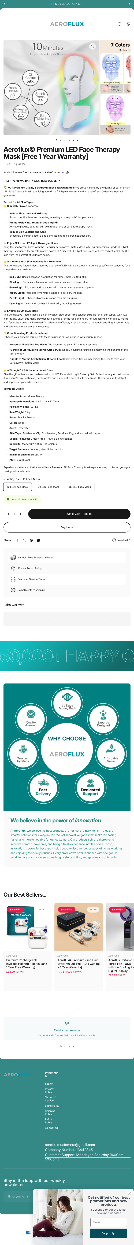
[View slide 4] (73, 1046)
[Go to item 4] (69, 140)
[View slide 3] (69, 1046)
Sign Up (108, 1233)
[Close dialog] (129, 1193)
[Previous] (5, 4)
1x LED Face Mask (17, 486)
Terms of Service (50, 1099)
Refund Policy (49, 1121)
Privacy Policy (49, 1090)
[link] (69, 1150)
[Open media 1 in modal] (92, 46)
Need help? (124, 540)
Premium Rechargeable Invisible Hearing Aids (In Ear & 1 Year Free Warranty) (26, 963)
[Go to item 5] (73, 140)
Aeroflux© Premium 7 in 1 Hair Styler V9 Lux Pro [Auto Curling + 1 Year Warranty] (78, 963)
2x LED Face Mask (48, 486)
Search (49, 1083)
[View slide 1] (61, 1046)
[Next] (129, 4)
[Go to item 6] (77, 140)
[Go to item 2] (61, 140)
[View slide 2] (65, 1046)
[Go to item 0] (56, 140)
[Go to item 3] (65, 140)
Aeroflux (11, 956)
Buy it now (67, 527)
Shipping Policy (50, 1112)
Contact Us (51, 1127)
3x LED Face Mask (80, 486)
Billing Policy (52, 1105)
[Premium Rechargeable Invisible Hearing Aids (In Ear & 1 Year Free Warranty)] (27, 927)
